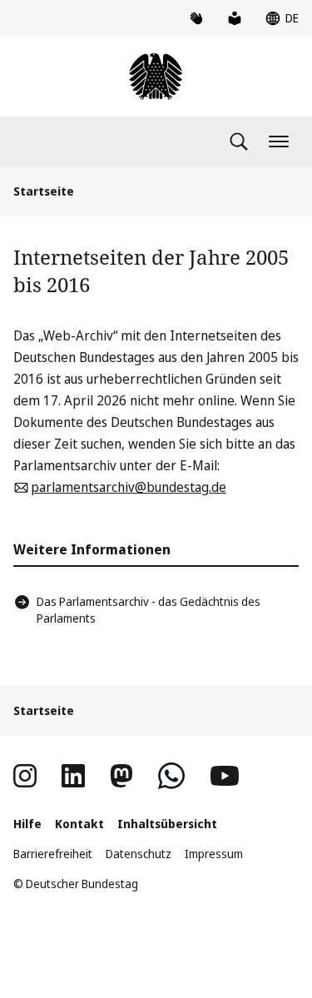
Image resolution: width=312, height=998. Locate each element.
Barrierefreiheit (52, 853)
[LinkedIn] (73, 775)
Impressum (214, 853)
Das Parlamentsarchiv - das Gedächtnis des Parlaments (148, 609)
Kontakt (79, 824)
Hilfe (27, 824)
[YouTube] (225, 775)
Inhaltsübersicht (167, 824)
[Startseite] (155, 76)
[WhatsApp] (171, 775)
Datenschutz (138, 853)
